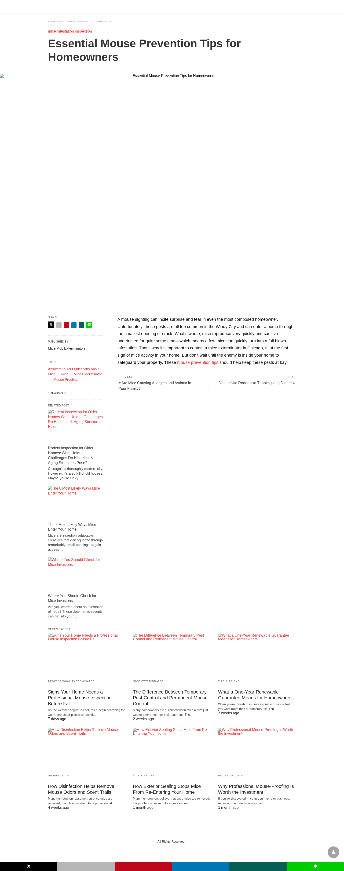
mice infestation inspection (89, 21)
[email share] (59, 325)
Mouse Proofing (65, 379)
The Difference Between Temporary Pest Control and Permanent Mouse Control (170, 697)
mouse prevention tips (197, 362)
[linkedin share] (74, 325)
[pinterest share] (66, 325)
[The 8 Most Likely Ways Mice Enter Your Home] (75, 503)
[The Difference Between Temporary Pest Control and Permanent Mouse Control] (172, 655)
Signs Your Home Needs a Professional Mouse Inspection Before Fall (80, 697)
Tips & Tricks (229, 681)
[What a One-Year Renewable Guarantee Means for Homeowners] (257, 655)
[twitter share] (51, 324)
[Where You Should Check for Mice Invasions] (75, 574)
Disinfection (58, 775)
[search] (294, 7)
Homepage (55, 21)
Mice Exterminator (88, 374)
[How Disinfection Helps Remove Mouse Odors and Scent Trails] (87, 749)
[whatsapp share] (81, 325)
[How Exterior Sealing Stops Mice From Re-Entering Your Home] (172, 749)
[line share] (89, 325)
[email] (86, 866)
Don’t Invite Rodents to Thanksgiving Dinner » (257, 383)
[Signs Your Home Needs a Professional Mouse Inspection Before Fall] (87, 655)
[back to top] (333, 852)
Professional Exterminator (71, 681)
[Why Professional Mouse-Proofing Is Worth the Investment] (257, 749)
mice (64, 374)
